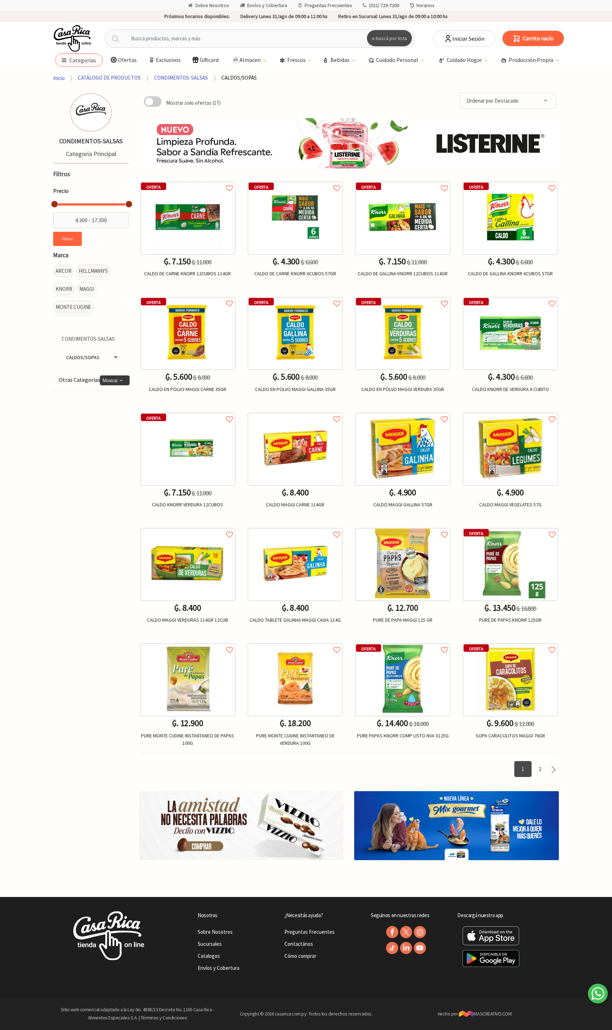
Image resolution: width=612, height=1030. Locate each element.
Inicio (59, 77)
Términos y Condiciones (164, 1017)
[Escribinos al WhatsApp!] (598, 995)
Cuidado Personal (397, 59)
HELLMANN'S (93, 270)
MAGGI (86, 289)
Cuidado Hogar (465, 59)
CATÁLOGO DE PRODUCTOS (109, 77)
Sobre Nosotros (212, 5)
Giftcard (209, 59)
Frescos (297, 59)
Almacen (250, 59)
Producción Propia (531, 59)
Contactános (298, 943)
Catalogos (209, 956)
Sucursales (210, 943)
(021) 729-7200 (384, 5)
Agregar (187, 781)
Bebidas (340, 59)
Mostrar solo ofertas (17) (193, 102)
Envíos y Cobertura (267, 5)
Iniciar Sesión (468, 38)
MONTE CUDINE (73, 307)
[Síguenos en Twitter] (406, 932)
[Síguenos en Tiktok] (392, 948)
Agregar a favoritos (188, 180)
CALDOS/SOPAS (239, 77)
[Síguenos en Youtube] (420, 948)
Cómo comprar (300, 956)
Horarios (425, 5)
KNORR (64, 289)
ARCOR (63, 270)
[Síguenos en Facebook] (392, 932)
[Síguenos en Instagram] (420, 932)
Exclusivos (168, 59)
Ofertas (127, 59)
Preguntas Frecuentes (328, 5)
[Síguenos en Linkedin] (406, 948)
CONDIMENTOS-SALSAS (181, 77)
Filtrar (67, 238)
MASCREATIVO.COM (492, 1014)
